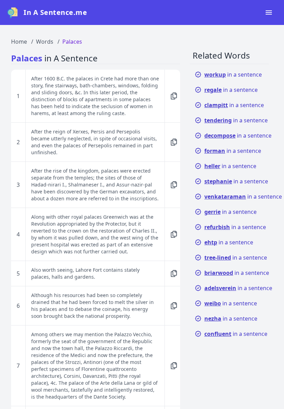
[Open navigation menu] (269, 12)
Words (44, 41)
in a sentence (233, 74)
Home (19, 41)
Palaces (72, 41)
